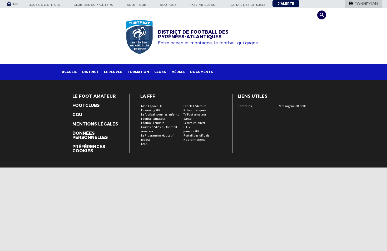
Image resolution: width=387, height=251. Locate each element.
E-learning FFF (150, 110)
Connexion (366, 4)
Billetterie (136, 4)
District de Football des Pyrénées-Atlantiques (193, 34)
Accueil (69, 72)
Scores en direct (194, 123)
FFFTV (186, 127)
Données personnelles (90, 135)
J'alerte (286, 4)
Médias (178, 72)
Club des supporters (93, 4)
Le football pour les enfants (160, 114)
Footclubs (86, 105)
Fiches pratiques (194, 110)
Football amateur (153, 119)
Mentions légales (95, 124)
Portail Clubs (202, 4)
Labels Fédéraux (194, 106)
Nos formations (194, 140)
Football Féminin (152, 123)
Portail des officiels (247, 4)
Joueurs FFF (191, 131)
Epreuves (113, 72)
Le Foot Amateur (94, 96)
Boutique (168, 4)
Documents (201, 72)
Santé (187, 119)
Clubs (160, 72)
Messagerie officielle (292, 106)
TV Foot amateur (194, 114)
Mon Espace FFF (152, 106)
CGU (77, 115)
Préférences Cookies (88, 149)
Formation (138, 72)
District (90, 72)
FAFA (144, 144)
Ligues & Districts (44, 4)
